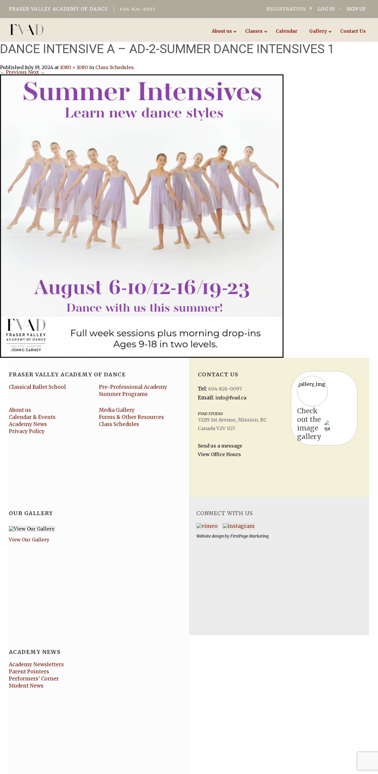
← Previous (13, 72)
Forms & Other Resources (131, 417)
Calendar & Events (32, 417)
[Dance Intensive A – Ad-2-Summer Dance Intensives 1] (142, 215)
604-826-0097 (137, 9)
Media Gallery (117, 410)
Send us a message (220, 446)
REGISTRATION (286, 9)
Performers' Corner (34, 678)
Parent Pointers (29, 671)
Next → (36, 72)
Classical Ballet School (37, 387)
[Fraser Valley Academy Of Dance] (49, 29)
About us (20, 410)
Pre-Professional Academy (133, 387)
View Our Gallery (29, 540)
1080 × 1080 (74, 67)
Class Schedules (114, 67)
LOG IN (326, 9)
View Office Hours (219, 454)
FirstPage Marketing (249, 536)
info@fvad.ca (230, 398)
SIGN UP (356, 9)
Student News (26, 685)
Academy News (28, 424)
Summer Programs (123, 394)
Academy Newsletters (36, 664)
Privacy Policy (27, 431)
